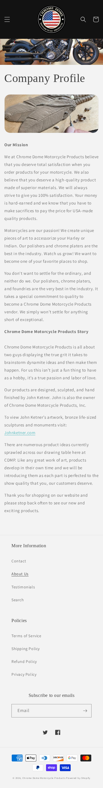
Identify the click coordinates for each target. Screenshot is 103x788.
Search (17, 599)
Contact (18, 561)
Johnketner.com (19, 432)
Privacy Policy (23, 674)
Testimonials (23, 587)
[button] (7, 19)
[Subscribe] (85, 710)
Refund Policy (24, 661)
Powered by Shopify (78, 777)
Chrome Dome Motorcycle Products (44, 777)
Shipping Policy (25, 648)
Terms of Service (26, 635)
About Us (20, 573)
